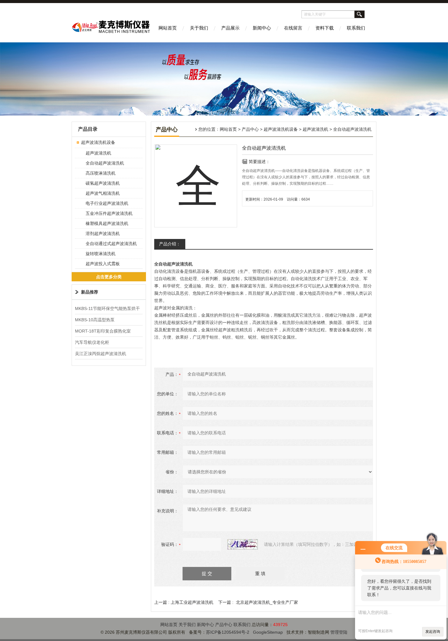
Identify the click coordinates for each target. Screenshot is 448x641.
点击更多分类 (109, 276)
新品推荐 (89, 292)
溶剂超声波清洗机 (103, 233)
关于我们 (199, 27)
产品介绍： (169, 243)
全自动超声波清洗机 (105, 163)
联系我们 (356, 27)
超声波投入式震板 (103, 263)
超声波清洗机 (315, 129)
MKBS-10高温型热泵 (95, 319)
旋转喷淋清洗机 (101, 253)
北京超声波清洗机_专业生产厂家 (267, 602)
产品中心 (250, 129)
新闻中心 (262, 27)
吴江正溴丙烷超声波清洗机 (100, 353)
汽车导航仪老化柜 (92, 342)
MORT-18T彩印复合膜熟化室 (103, 331)
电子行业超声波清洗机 (107, 203)
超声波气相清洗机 (103, 193)
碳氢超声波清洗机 (103, 183)
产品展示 (230, 27)
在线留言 (293, 27)
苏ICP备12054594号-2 (227, 632)
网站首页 (167, 27)
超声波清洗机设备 (281, 129)
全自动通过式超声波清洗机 (111, 243)
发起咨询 (432, 631)
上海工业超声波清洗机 (192, 602)
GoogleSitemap (268, 632)
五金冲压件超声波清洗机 (109, 213)
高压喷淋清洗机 (101, 173)
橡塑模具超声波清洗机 (107, 223)
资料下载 (324, 27)
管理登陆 (338, 632)
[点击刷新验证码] (242, 544)
